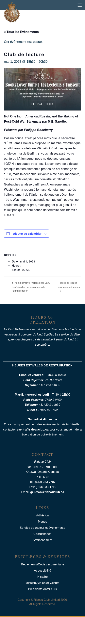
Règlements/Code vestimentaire (42, 564)
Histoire (42, 576)
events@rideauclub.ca (32, 429)
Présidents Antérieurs (42, 589)
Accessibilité (42, 570)
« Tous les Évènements (21, 31)
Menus (42, 521)
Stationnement (42, 540)
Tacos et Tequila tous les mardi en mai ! (69, 287)
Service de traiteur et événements (42, 527)
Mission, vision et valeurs (43, 582)
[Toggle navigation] (79, 5)
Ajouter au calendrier (27, 233)
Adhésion (42, 515)
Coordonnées (42, 533)
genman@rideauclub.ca (47, 492)
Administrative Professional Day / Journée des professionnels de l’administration (31, 286)
